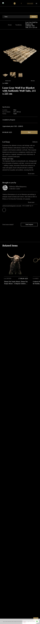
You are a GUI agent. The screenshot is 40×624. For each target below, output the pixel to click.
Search (34, 16)
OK (37, 621)
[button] (35, 290)
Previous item (8, 80)
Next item (33, 80)
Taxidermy (18, 25)
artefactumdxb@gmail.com (10, 206)
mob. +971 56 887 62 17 (26, 206)
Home (10, 25)
